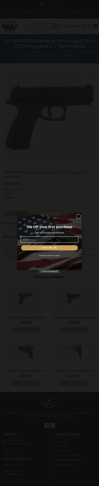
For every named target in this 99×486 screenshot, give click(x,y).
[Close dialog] (78, 216)
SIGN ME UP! (49, 248)
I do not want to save (49, 255)
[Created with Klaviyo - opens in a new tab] (49, 271)
